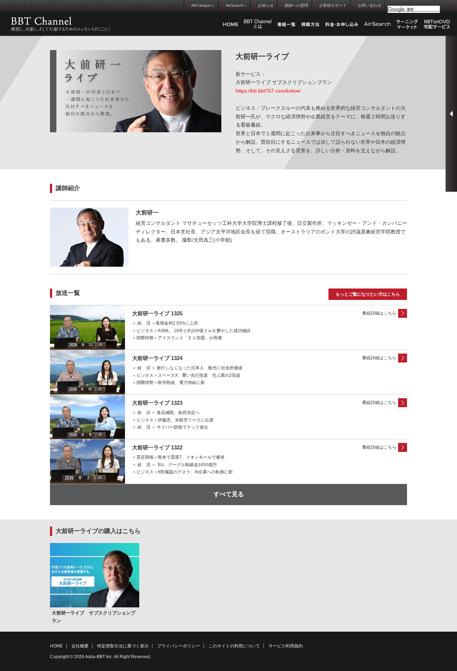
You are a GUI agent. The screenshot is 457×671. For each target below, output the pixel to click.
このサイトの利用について (234, 645)
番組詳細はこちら (379, 313)
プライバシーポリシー (178, 645)
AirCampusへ (203, 5)
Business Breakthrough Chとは (258, 24)
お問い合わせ (369, 5)
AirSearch (377, 24)
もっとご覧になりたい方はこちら (368, 294)
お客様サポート (333, 5)
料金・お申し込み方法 (341, 24)
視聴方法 (310, 24)
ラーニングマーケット (407, 24)
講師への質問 (296, 5)
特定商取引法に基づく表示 (123, 645)
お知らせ (265, 5)
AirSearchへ (236, 5)
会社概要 (80, 645)
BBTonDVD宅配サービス (437, 24)
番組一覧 (286, 24)
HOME (230, 24)
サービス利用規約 (285, 645)
